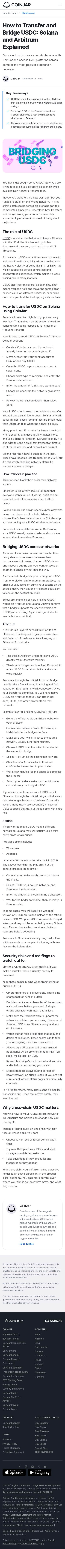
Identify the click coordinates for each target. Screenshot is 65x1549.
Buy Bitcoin (41, 1427)
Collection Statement (13, 1452)
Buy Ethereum (42, 1431)
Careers (39, 1351)
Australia (14, 1320)
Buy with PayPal (11, 1338)
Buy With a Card (11, 1334)
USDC (6, 238)
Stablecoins (28, 13)
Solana (7, 317)
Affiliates (39, 1338)
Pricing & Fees (10, 1384)
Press (38, 1359)
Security (39, 1364)
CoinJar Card (9, 1350)
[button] (59, 5)
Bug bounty (41, 1347)
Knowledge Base (11, 1427)
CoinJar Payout (10, 1405)
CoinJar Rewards (11, 1359)
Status (38, 1368)
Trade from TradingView (15, 1371)
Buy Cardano (42, 1423)
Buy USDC (40, 1444)
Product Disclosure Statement (17, 1514)
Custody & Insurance (13, 1388)
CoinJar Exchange (12, 1367)
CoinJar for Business (13, 1376)
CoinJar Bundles (11, 1355)
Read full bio (27, 1243)
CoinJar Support (11, 1423)
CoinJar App (9, 1363)
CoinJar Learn (10, 13)
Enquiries (7, 1439)
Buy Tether (41, 1435)
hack (44, 860)
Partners (39, 1376)
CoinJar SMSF (10, 1393)
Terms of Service (12, 1448)
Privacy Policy (10, 1443)
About (38, 1334)
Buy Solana (41, 1439)
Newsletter (40, 1372)
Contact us (40, 1355)
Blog (37, 1343)
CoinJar (15, 78)
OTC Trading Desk (12, 1380)
